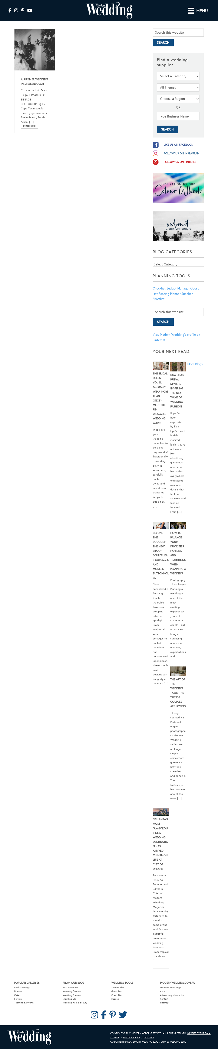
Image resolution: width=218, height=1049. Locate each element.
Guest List (116, 991)
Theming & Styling (23, 1002)
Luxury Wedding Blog (145, 1041)
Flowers (18, 998)
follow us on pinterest (181, 162)
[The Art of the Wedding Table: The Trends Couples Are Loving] (178, 671)
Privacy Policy (131, 1037)
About (163, 991)
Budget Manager (177, 288)
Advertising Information (172, 995)
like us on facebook (178, 144)
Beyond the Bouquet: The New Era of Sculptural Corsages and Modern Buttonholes (161, 555)
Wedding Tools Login (171, 987)
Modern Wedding (29, 1037)
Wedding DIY (69, 998)
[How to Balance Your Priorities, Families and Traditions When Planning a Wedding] (178, 526)
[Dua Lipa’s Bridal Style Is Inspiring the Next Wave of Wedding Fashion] (178, 367)
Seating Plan (117, 987)
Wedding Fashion (72, 991)
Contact (164, 998)
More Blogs (195, 364)
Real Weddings (22, 987)
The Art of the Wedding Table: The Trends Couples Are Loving (178, 693)
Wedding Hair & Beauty (75, 1002)
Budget (115, 998)
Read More (29, 126)
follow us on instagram (181, 153)
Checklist (159, 288)
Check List (116, 995)
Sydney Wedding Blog (173, 1041)
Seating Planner (170, 294)
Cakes (17, 995)
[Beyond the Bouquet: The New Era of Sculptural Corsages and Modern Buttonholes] (161, 526)
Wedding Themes (72, 995)
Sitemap (164, 1002)
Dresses (18, 991)
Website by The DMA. (199, 1033)
